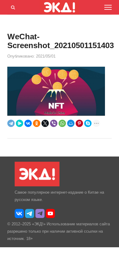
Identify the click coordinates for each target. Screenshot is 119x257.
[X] (45, 123)
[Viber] (53, 123)
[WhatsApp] (62, 123)
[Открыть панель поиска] (11, 6)
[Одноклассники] (36, 123)
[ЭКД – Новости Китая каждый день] (37, 185)
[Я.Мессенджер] (19, 123)
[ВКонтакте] (28, 123)
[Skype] (88, 123)
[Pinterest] (79, 123)
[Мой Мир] (70, 123)
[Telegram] (11, 123)
